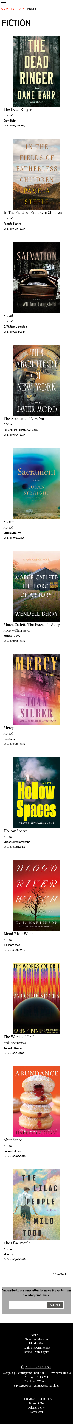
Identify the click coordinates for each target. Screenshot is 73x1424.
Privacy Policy (36, 1407)
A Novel (8, 115)
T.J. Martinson (12, 945)
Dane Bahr (10, 120)
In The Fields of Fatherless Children (33, 212)
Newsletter (36, 1412)
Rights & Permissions (37, 1347)
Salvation (11, 315)
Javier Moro (10, 430)
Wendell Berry (12, 636)
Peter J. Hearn (29, 430)
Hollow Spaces (15, 831)
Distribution (36, 1343)
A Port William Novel (17, 630)
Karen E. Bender (13, 1048)
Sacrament (12, 521)
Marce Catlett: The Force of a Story (32, 624)
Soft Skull (40, 1373)
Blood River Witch (18, 934)
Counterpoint (24, 1373)
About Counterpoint (36, 1339)
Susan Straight (12, 533)
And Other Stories (15, 1042)
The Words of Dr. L (19, 1037)
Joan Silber (10, 739)
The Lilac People (17, 1243)
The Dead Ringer (18, 109)
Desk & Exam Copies (36, 1352)
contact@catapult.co (46, 1385)
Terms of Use (36, 1403)
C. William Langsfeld (16, 326)
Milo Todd (9, 1254)
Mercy (9, 727)
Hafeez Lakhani (13, 1151)
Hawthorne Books (59, 1373)
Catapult (8, 1373)
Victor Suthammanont (17, 842)
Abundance (13, 1140)
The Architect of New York (25, 418)
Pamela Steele (12, 223)
